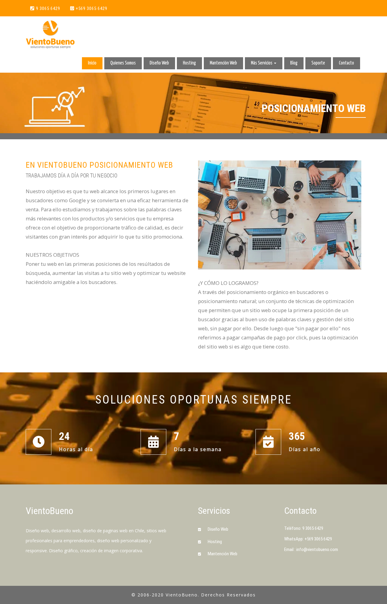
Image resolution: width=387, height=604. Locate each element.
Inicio (92, 63)
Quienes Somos (123, 63)
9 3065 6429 (48, 8)
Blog (294, 63)
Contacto (346, 63)
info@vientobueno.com (317, 549)
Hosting (189, 63)
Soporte (318, 63)
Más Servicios (262, 63)
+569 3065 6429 (91, 8)
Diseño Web (159, 63)
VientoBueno (49, 511)
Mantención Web (223, 63)
